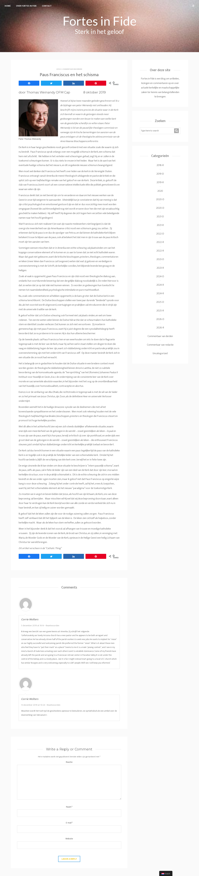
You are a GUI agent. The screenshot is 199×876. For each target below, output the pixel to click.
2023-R (160, 268)
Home (8, 6)
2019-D (59, 69)
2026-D (160, 319)
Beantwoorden (52, 625)
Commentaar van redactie (160, 345)
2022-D (160, 234)
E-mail (69, 823)
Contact (47, 6)
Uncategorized (160, 353)
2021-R (160, 225)
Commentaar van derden (72, 69)
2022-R (160, 242)
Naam (69, 807)
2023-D (160, 259)
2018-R (160, 165)
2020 (160, 191)
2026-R (160, 328)
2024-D (160, 276)
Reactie (69, 762)
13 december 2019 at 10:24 (33, 705)
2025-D (160, 302)
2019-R (160, 182)
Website (69, 838)
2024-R (160, 285)
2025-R (160, 311)
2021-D (160, 217)
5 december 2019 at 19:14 (32, 625)
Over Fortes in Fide (26, 6)
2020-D (160, 199)
